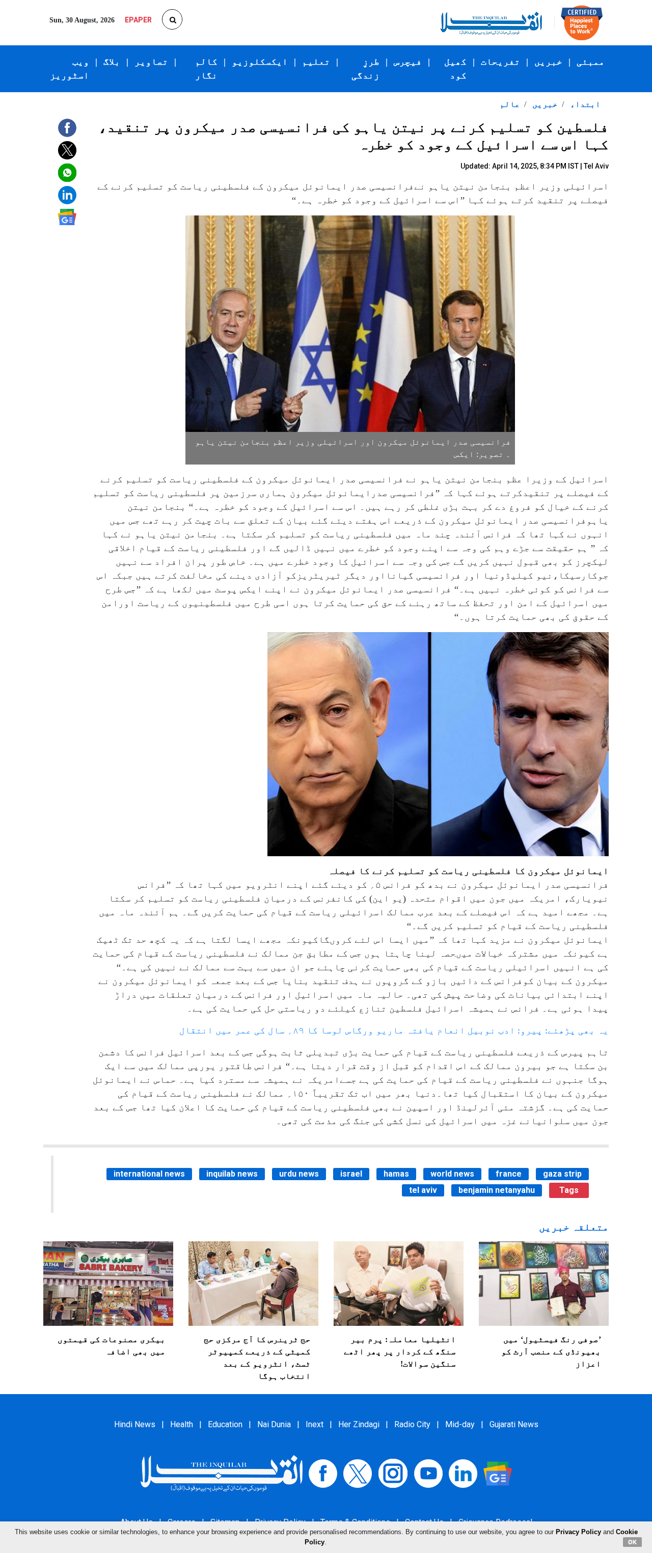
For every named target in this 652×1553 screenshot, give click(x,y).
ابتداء (584, 104)
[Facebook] (323, 1473)
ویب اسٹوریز (69, 68)
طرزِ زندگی (365, 68)
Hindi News (134, 1424)
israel (351, 1174)
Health (181, 1424)
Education (225, 1424)
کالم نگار (206, 68)
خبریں (548, 62)
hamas (396, 1174)
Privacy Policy (578, 1532)
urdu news (299, 1174)
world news (452, 1174)
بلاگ (111, 62)
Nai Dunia (274, 1424)
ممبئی (591, 62)
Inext (314, 1424)
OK (632, 1542)
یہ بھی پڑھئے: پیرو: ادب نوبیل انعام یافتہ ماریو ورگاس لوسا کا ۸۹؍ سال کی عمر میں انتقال (394, 1030)
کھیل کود (455, 68)
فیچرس (408, 62)
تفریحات (500, 62)
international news (149, 1174)
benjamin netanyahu (496, 1190)
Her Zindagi (358, 1424)
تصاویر (151, 62)
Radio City (412, 1424)
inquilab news (232, 1174)
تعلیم (316, 62)
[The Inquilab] (222, 1473)
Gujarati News (514, 1424)
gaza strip (562, 1174)
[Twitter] (357, 1473)
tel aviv (423, 1190)
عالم (510, 104)
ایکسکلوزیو (260, 62)
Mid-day (460, 1424)
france (509, 1174)
